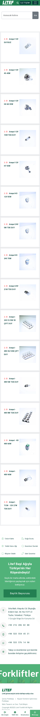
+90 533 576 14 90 (19, 642)
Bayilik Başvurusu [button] (20, 593)
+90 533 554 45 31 (19, 633)
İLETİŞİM (25, 3)
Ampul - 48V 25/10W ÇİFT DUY (11, 351)
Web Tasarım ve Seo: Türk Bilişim (15, 704)
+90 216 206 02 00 (19, 625)
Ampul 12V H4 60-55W (11, 102)
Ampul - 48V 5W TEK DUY (11, 380)
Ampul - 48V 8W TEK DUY (11, 411)
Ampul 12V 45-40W (11, 71)
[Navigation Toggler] (35, 3)
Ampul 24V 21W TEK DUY (11, 287)
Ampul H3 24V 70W (10, 257)
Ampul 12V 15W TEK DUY (11, 133)
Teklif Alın (15, 715)
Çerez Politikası (8, 699)
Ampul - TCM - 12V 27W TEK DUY (10, 505)
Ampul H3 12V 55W (10, 195)
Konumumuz (25, 715)
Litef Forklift (20, 708)
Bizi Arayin (5, 715)
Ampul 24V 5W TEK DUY (11, 226)
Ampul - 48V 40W (10, 473)
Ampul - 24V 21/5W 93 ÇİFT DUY (10, 320)
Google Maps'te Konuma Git (22, 618)
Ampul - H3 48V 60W (11, 442)
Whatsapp (35, 715)
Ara (35, 15)
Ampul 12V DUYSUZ (11, 40)
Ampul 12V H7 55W (11, 164)
